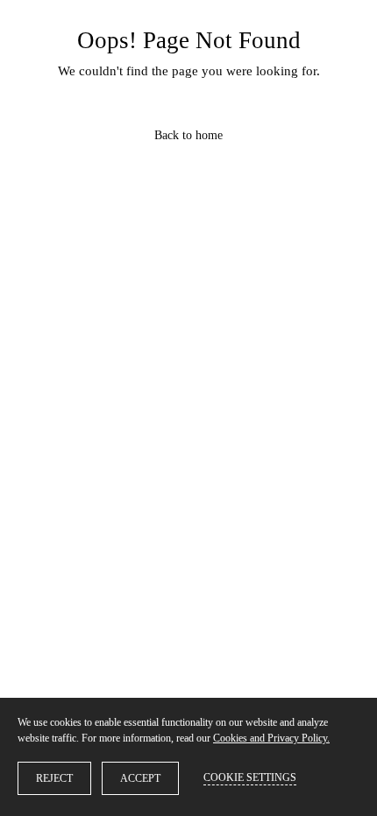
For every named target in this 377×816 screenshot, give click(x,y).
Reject (54, 778)
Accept (140, 778)
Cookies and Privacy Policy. (271, 738)
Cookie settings (249, 777)
